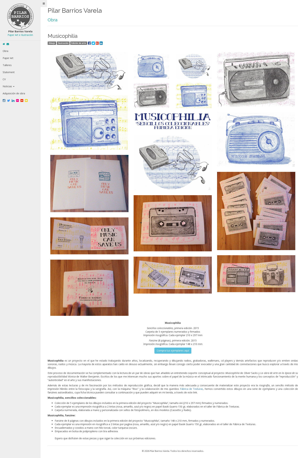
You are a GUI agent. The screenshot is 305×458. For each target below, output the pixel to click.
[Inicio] (4, 44)
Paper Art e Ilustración (20, 35)
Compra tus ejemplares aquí (173, 350)
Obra (5, 51)
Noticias (8, 86)
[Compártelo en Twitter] (94, 43)
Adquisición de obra (14, 93)
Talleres (7, 65)
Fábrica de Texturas (191, 389)
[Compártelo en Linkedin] (101, 43)
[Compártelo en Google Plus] (98, 43)
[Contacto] (8, 44)
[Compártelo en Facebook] (90, 43)
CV (4, 79)
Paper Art (8, 58)
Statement (9, 72)
